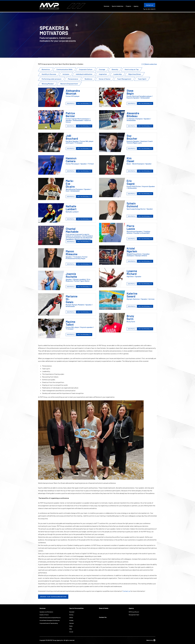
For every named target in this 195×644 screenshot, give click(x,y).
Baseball (71, 612)
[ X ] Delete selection (149, 64)
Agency (136, 6)
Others (71, 617)
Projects (128, 6)
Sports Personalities (76, 608)
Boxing (71, 614)
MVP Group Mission (134, 612)
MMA (70, 629)
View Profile (71, 103)
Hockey (71, 620)
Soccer (71, 631)
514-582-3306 (149, 9)
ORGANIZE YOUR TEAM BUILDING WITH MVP (53, 596)
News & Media (103, 608)
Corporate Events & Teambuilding (49, 623)
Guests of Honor (44, 614)
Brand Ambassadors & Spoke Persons (50, 617)
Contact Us (103, 617)
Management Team (134, 614)
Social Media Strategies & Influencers (50, 620)
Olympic (71, 623)
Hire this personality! (84, 103)
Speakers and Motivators (46, 612)
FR (154, 9)
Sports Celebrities (117, 6)
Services (106, 6)
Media (71, 626)
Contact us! (149, 5)
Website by (149, 640)
